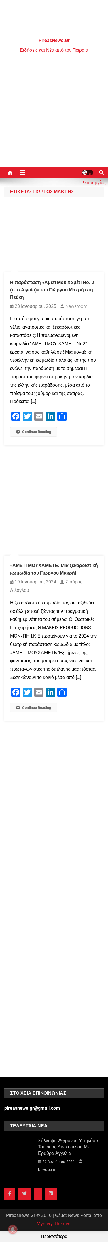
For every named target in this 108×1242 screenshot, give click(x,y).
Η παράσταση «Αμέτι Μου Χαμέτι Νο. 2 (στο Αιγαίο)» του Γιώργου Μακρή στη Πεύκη (52, 290)
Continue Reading (36, 432)
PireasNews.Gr (54, 40)
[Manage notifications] (12, 1229)
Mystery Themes (53, 1223)
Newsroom (76, 306)
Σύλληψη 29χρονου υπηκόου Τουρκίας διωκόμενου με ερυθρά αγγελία (68, 1147)
